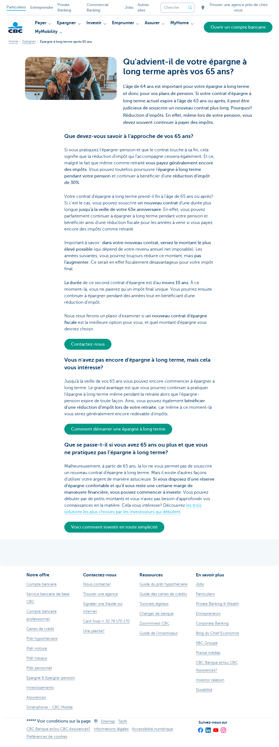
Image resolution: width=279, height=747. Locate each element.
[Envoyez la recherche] (190, 8)
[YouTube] (215, 728)
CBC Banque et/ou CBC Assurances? (58, 729)
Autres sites (143, 7)
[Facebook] (200, 728)
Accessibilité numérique (152, 729)
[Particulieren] (15, 27)
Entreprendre (41, 7)
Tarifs (122, 721)
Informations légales (111, 729)
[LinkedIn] (208, 728)
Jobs (129, 7)
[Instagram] (223, 728)
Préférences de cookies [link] (46, 736)
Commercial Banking (97, 7)
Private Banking (64, 7)
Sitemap (108, 721)
